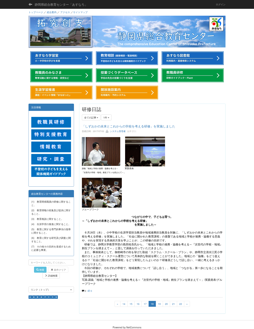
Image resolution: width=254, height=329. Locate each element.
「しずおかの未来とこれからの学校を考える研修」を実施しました (128, 126)
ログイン (220, 4)
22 (180, 304)
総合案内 (52, 12)
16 (138, 304)
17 (145, 304)
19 (159, 304)
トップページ (36, 12)
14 (124, 304)
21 (173, 304)
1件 (105, 117)
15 (131, 304)
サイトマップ (80, 12)
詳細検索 (52, 275)
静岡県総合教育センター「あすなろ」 (61, 4)
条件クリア (59, 269)
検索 (41, 269)
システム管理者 (117, 131)
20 (166, 304)
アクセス (65, 12)
